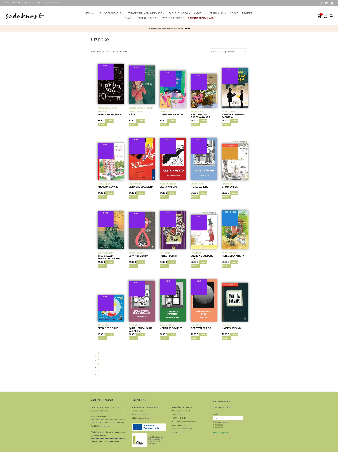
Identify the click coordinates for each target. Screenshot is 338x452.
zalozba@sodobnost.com (47, 3)
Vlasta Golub (228, 111)
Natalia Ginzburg (168, 183)
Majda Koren (197, 111)
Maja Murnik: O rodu (99, 417)
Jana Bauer (227, 183)
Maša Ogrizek (105, 183)
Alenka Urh (103, 325)
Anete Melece (166, 111)
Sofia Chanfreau (106, 253)
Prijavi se (218, 426)
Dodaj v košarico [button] (106, 122)
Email (215, 414)
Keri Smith (227, 325)
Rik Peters (165, 253)
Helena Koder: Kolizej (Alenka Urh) (105, 441)
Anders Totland (167, 325)
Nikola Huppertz (137, 253)
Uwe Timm (196, 325)
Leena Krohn (197, 183)
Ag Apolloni (134, 325)
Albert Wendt (135, 183)
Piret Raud (196, 253)
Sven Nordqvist (229, 253)
